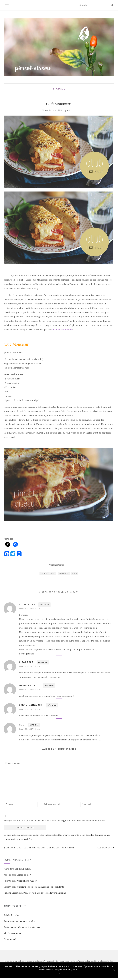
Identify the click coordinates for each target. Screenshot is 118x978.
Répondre (44, 604)
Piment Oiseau (11, 892)
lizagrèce (26, 662)
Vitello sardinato (12, 933)
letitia (70, 110)
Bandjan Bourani (23, 868)
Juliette (7, 880)
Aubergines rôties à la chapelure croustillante (40, 886)
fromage (59, 88)
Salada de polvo (25, 874)
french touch (48, 573)
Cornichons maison (27, 880)
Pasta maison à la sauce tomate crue (22, 927)
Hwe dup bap (104, 848)
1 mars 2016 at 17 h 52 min (29, 608)
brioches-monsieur (62, 329)
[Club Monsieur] (58, 152)
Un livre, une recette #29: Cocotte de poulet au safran (39, 848)
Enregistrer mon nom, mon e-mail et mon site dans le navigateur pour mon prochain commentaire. (54, 820)
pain (74, 573)
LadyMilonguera (31, 705)
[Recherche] (112, 5)
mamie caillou (29, 685)
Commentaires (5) (58, 564)
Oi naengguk (10, 939)
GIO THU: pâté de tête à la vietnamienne (45, 892)
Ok (59, 973)
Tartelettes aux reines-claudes (19, 921)
